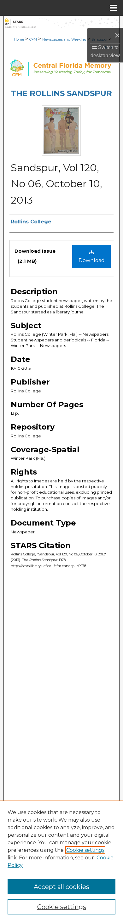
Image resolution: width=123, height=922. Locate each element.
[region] (61, 861)
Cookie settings (85, 850)
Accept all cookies (61, 887)
